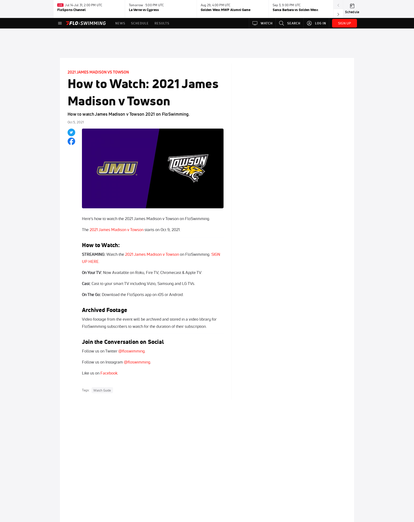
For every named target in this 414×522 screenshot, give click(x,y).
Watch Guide (102, 390)
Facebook (108, 372)
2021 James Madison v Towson (117, 229)
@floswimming (131, 350)
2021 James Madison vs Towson (98, 72)
